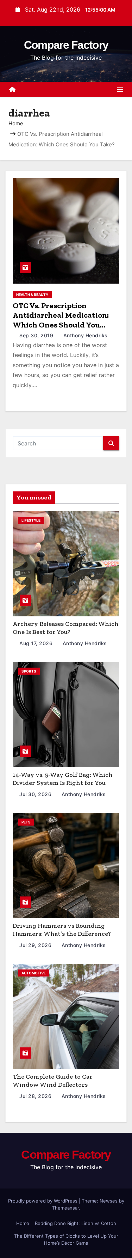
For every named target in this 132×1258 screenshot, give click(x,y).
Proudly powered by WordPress (43, 1201)
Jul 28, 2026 (36, 1096)
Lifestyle (30, 520)
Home (15, 123)
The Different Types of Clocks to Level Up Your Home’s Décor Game (66, 1239)
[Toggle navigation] (120, 89)
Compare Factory (66, 45)
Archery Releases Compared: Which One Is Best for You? (66, 628)
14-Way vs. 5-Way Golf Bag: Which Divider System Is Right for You (63, 779)
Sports (28, 671)
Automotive (33, 973)
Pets (26, 822)
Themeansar (65, 1208)
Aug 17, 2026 (36, 643)
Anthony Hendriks (85, 335)
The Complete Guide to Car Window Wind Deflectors (53, 1080)
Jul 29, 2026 (36, 945)
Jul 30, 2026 (36, 794)
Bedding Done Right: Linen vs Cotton (75, 1223)
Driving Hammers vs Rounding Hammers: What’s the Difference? (62, 930)
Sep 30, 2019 (37, 335)
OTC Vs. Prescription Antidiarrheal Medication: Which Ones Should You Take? (61, 320)
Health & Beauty (32, 294)
